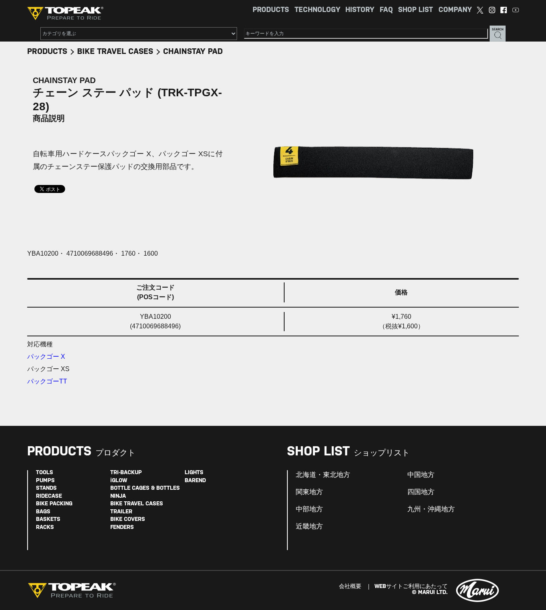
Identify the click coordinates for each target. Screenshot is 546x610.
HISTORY (359, 10)
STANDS (46, 488)
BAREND (195, 480)
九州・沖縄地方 (431, 509)
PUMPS (45, 480)
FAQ (386, 10)
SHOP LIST (415, 10)
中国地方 (420, 475)
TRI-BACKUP (126, 472)
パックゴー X (46, 356)
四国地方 (420, 492)
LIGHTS (194, 472)
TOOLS (44, 472)
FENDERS (122, 527)
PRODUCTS (271, 10)
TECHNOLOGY (317, 10)
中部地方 (309, 509)
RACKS (45, 527)
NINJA (118, 496)
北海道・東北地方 (323, 475)
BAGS (43, 512)
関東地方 (309, 492)
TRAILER (121, 512)
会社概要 (350, 586)
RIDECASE (49, 496)
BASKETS (48, 519)
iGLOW (118, 480)
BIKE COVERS (127, 519)
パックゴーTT (47, 381)
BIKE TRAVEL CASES (115, 52)
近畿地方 (309, 526)
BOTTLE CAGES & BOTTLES (145, 488)
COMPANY (455, 10)
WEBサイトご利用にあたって (411, 586)
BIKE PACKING (54, 504)
